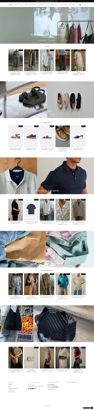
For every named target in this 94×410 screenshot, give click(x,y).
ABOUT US (10, 382)
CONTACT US (11, 390)
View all (47, 48)
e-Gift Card (63, 4)
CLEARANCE (72, 4)
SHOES (26, 4)
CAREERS (10, 384)
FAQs (9, 386)
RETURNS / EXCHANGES (13, 388)
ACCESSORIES (32, 4)
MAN (21, 4)
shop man (52, 40)
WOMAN (17, 4)
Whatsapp (52, 384)
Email (49, 384)
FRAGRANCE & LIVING (43, 4)
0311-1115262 (55, 386)
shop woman (42, 40)
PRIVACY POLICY (11, 391)
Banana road (54, 4)
